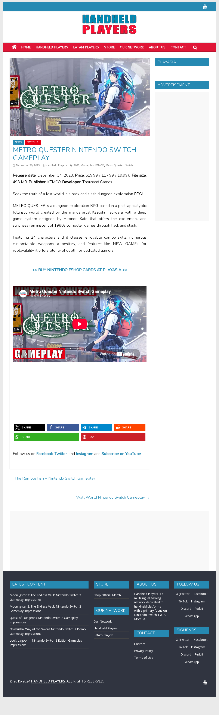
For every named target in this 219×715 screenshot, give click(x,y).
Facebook (44, 453)
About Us (157, 47)
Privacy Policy (143, 651)
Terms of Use (143, 658)
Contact (178, 47)
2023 (77, 165)
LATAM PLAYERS (86, 47)
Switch (129, 165)
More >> (140, 619)
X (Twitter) (183, 594)
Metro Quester (115, 165)
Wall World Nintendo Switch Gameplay (113, 497)
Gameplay (87, 165)
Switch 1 (32, 142)
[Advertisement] (182, 156)
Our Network (132, 47)
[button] (29, 427)
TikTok (183, 601)
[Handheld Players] (14, 47)
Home (26, 47)
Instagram (198, 601)
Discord (186, 608)
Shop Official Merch (107, 595)
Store (109, 47)
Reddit (198, 608)
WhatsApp (192, 616)
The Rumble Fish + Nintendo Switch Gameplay (52, 478)
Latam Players (104, 635)
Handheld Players (52, 47)
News (18, 142)
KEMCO (99, 165)
